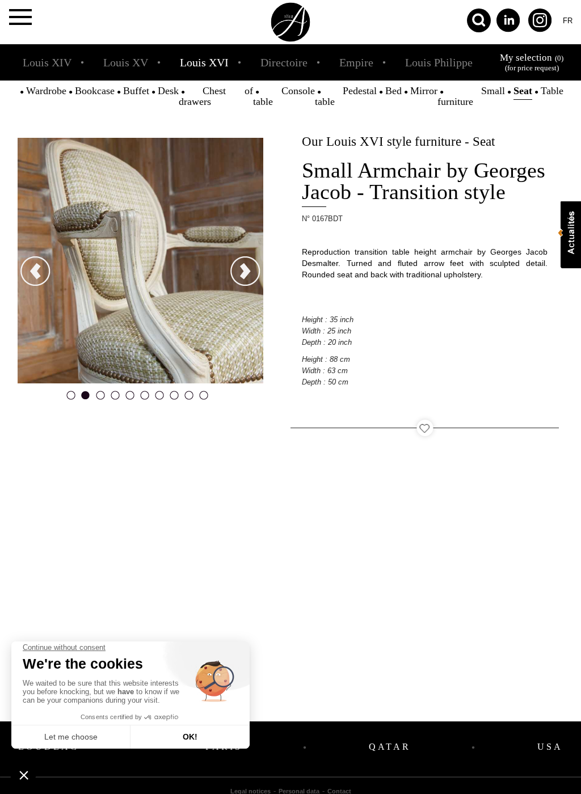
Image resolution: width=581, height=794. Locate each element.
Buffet (136, 90)
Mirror (423, 90)
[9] (188, 399)
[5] (129, 399)
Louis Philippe (439, 62)
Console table (284, 96)
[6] (144, 399)
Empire (356, 62)
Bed (393, 90)
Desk (168, 90)
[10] (203, 399)
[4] (115, 399)
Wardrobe (46, 90)
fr (567, 20)
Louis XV (125, 62)
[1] (70, 399)
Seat (522, 90)
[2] (85, 399)
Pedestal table (346, 96)
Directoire (284, 62)
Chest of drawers (216, 96)
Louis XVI (204, 62)
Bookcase (95, 90)
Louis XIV (47, 62)
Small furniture (471, 96)
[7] (159, 399)
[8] (174, 399)
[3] (100, 399)
